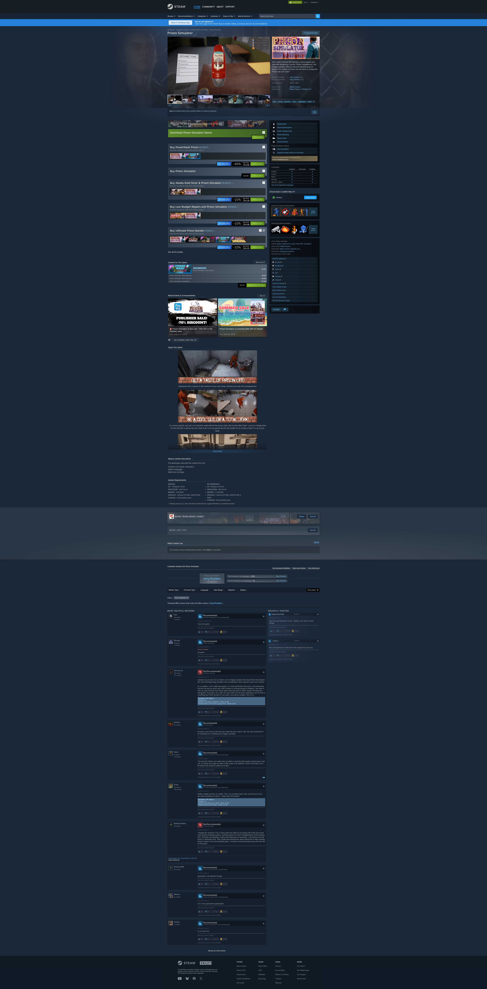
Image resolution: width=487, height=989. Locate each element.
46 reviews (177, 725)
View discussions (278, 294)
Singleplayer (302, 101)
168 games (177, 617)
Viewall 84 (313, 212)
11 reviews (177, 897)
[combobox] (287, 16)
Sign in (171, 111)
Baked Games (295, 87)
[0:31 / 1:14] (219, 65)
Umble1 (177, 722)
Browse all (260, 262)
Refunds (278, 983)
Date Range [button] (218, 590)
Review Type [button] (173, 590)
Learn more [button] (310, 198)
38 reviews (177, 826)
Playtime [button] (231, 590)
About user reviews (299, 568)
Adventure (286, 244)
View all (316, 542)
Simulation (287, 101)
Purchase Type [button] (189, 590)
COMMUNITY (208, 6)
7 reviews (177, 645)
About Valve (262, 966)
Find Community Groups (281, 300)
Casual (280, 101)
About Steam (241, 966)
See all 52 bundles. (175, 252)
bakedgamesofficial (287, 251)
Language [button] (204, 590)
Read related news (279, 290)
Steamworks (241, 974)
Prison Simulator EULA (280, 159)
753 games (177, 787)
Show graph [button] (311, 590)
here (209, 550)
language (314, 2)
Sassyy (177, 922)
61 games (177, 754)
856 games (177, 673)
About (220, 6)
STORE (197, 6)
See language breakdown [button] (281, 568)
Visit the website (278, 259)
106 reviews (177, 789)
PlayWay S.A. (306, 89)
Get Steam (301, 966)
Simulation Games (182, 30)
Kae (175, 615)
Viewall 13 (313, 229)
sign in (305, 2)
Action (310, 101)
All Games (171, 30)
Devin (176, 752)
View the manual (278, 283)
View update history (279, 287)
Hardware (261, 974)
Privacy (278, 966)
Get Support (301, 974)
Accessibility (280, 970)
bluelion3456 (179, 867)
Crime (294, 101)
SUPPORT (230, 6)
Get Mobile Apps (303, 970)
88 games (177, 643)
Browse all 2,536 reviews (216, 951)
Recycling (262, 979)
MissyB (177, 640)
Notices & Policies (282, 974)
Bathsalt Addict (180, 823)
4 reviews (177, 619)
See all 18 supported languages (282, 185)
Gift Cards (240, 983)
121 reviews (177, 675)
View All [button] (262, 296)
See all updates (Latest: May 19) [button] (185, 340)
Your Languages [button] (180, 598)
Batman (177, 894)
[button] (171, 16)
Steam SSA (241, 970)
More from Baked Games (189, 516)
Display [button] (243, 590)
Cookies (278, 979)
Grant (176, 785)
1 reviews (177, 924)
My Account (301, 979)
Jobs (260, 970)
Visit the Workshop (279, 297)
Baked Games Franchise (199, 30)
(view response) (173, 860)
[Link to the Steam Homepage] (176, 9)
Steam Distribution (243, 979)
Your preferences (314, 568)
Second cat (178, 671)
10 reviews (177, 757)
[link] (241, 164)
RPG (274, 101)
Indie (297, 244)
